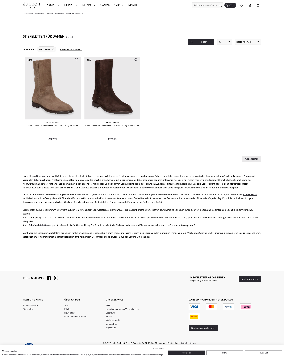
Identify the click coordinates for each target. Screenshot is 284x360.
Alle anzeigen (251, 158)
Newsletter (69, 312)
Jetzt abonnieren (249, 278)
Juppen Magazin (30, 305)
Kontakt (109, 316)
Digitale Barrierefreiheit (75, 316)
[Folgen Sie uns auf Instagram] (54, 278)
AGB (108, 305)
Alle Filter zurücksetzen (71, 49)
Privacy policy (158, 349)
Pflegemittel (28, 309)
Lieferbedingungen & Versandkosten (122, 309)
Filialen (67, 309)
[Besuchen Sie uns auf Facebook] (47, 278)
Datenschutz (111, 324)
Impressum (111, 327)
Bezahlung (110, 312)
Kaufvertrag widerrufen (203, 327)
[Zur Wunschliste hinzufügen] (76, 60)
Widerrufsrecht (113, 320)
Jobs (66, 305)
